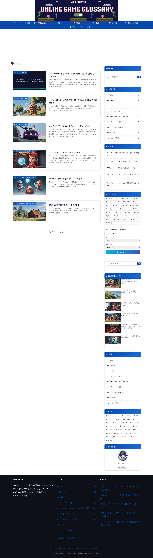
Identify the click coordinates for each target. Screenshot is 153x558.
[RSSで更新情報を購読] (125, 467)
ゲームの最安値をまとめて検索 (116, 230)
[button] (139, 77)
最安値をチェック (123, 252)
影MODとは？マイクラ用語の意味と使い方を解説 (122, 161)
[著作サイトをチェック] (119, 467)
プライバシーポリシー (77, 538)
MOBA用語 (95, 548)
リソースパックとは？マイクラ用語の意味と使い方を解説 (123, 154)
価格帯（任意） (110, 237)
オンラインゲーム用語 (67, 548)
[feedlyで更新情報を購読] (122, 467)
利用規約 (60, 538)
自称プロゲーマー (123, 463)
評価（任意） (110, 244)
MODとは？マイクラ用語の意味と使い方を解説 (121, 168)
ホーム (56, 548)
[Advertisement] (76, 44)
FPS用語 (79, 548)
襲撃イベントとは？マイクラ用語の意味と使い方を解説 (123, 175)
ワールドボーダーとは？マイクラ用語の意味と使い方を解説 (123, 184)
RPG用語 (87, 548)
